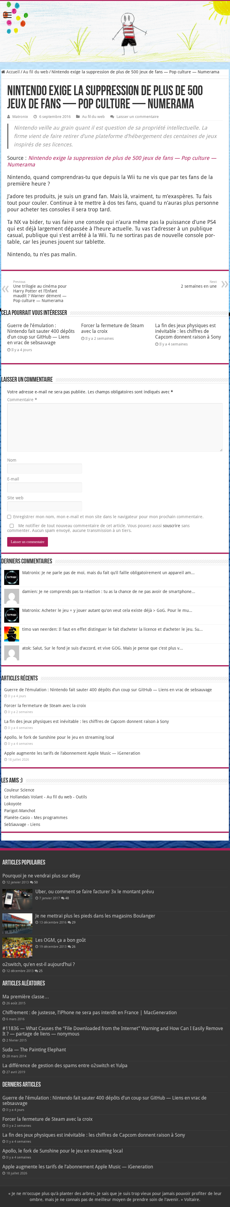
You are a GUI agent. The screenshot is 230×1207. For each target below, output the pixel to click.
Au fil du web (35, 71)
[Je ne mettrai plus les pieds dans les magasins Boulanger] (17, 923)
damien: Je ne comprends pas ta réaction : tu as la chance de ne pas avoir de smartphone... (108, 591)
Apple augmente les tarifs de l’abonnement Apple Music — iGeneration (72, 753)
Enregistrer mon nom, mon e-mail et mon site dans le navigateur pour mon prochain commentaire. (108, 516)
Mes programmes (50, 817)
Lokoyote (13, 803)
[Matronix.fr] (115, 31)
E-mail (13, 479)
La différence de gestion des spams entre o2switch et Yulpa (65, 1065)
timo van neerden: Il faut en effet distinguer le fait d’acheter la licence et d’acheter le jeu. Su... (112, 629)
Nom (11, 460)
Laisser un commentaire (137, 116)
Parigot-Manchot (19, 810)
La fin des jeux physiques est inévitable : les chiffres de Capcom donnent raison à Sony (188, 331)
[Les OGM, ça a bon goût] (17, 948)
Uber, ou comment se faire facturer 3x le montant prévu (94, 891)
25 (41, 971)
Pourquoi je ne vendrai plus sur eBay (41, 876)
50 (36, 882)
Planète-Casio (17, 817)
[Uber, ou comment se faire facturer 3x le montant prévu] (17, 899)
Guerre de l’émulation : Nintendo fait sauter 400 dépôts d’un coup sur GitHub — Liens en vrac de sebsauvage (41, 334)
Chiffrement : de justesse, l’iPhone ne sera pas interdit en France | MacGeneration (89, 1012)
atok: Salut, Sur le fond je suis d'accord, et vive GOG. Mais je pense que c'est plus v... (102, 648)
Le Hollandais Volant (23, 796)
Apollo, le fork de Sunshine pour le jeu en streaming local (59, 737)
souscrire (171, 525)
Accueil (12, 71)
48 (67, 898)
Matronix (20, 116)
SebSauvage (15, 824)
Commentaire (22, 399)
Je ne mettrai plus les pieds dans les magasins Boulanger (95, 916)
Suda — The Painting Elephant (34, 1050)
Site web (15, 497)
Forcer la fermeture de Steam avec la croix (45, 705)
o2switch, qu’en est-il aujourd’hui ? (38, 964)
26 (73, 947)
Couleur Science (19, 790)
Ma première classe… (25, 997)
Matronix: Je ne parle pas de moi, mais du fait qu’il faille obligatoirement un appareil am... (108, 572)
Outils (81, 796)
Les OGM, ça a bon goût (60, 940)
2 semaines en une (199, 284)
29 (73, 922)
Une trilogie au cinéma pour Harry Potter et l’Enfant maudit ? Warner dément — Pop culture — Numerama (40, 291)
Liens (35, 824)
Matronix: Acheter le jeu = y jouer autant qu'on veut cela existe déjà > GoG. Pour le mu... (107, 610)
